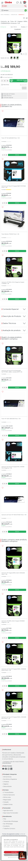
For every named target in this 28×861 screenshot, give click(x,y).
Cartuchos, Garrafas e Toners (14, 14)
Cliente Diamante (9, 794)
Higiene (5, 784)
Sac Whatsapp (8, 823)
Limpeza (6, 781)
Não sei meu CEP (23, 84)
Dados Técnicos (7, 95)
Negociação (7, 799)
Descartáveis (7, 786)
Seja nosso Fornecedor (10, 813)
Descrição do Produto (9, 94)
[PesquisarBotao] (25, 6)
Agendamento (8, 810)
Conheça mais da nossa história (13, 762)
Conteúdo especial (8, 97)
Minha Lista (7, 797)
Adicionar (17, 154)
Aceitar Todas (14, 852)
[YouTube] (3, 769)
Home (2, 14)
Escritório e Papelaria (10, 779)
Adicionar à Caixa (18, 80)
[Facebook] (6, 769)
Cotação (6, 802)
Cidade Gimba (7, 804)
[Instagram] (9, 769)
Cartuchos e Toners (22, 14)
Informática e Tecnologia (7, 14)
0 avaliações (17, 29)
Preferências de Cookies (15, 857)
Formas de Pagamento (7, 77)
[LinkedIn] (11, 769)
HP (26, 26)
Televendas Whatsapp (10, 821)
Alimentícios (7, 776)
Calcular (24, 88)
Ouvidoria (6, 826)
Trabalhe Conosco (9, 828)
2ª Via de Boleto (8, 792)
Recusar (14, 854)
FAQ (4, 819)
